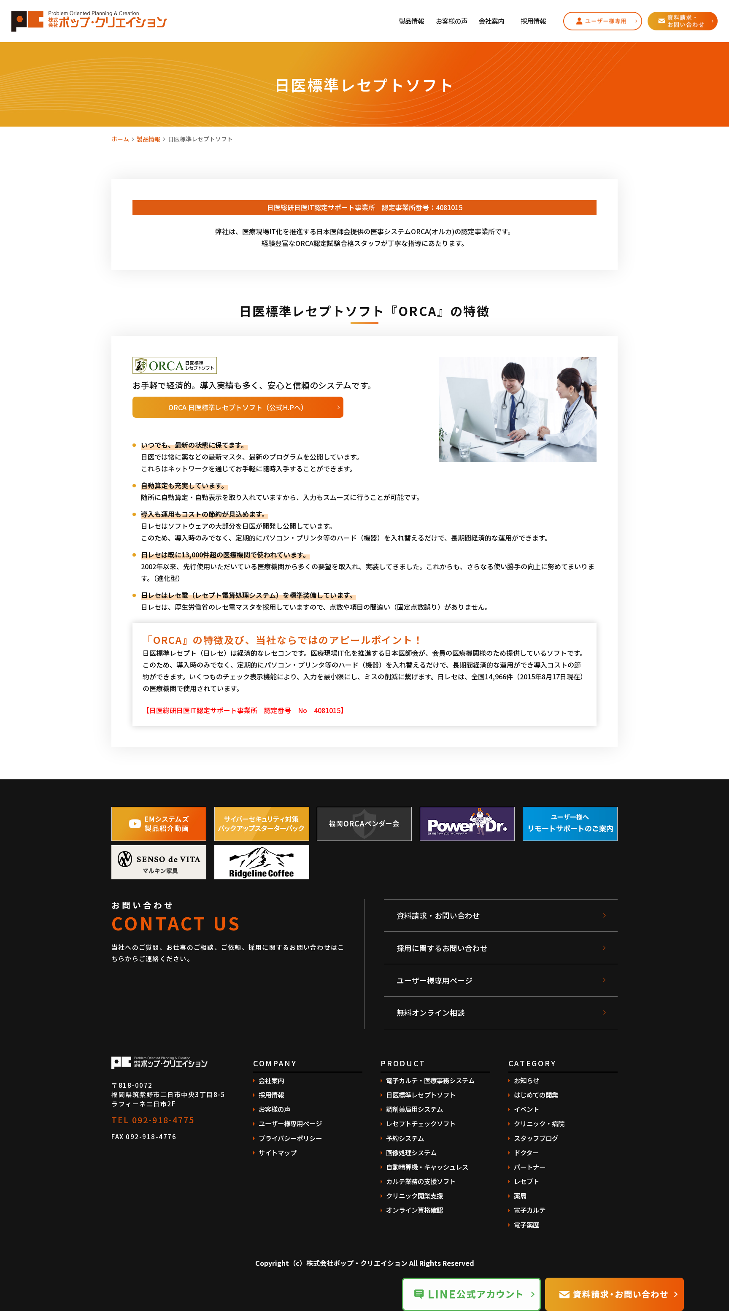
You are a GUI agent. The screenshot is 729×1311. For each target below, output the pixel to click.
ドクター (526, 1152)
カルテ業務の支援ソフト (421, 1181)
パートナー (529, 1166)
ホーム (120, 139)
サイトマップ (278, 1152)
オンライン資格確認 (414, 1209)
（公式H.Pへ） (238, 407)
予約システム (405, 1138)
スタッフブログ (536, 1138)
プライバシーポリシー (290, 1138)
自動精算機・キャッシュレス (427, 1166)
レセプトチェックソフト (421, 1123)
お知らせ (526, 1080)
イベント (526, 1109)
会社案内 (491, 20)
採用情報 (533, 20)
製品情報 (411, 20)
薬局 (520, 1195)
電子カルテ (529, 1209)
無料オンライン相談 (431, 1012)
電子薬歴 (526, 1224)
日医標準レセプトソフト (421, 1094)
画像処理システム (411, 1152)
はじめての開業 (536, 1094)
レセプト (526, 1181)
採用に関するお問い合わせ (442, 947)
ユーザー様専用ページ (434, 980)
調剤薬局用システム (414, 1109)
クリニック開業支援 (414, 1195)
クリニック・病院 (539, 1123)
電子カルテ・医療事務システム (430, 1080)
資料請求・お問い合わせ (438, 915)
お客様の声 (451, 20)
